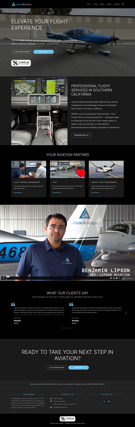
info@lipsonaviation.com (60, 407)
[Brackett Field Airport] (51, 401)
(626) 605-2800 (58, 398)
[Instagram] (109, 401)
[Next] (126, 313)
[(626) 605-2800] (51, 398)
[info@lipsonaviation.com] (51, 407)
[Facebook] (104, 401)
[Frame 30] (21, 4)
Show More (17, 318)
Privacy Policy (81, 423)
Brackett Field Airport (59, 401)
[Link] (28, 179)
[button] (123, 4)
